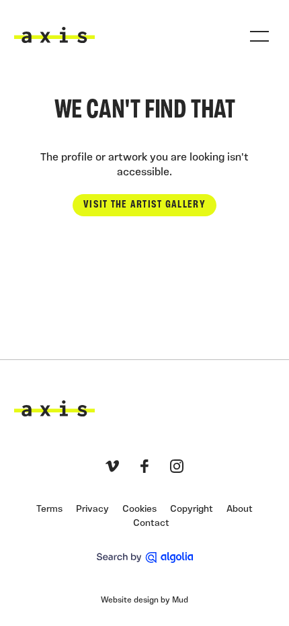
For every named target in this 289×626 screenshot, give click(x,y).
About (239, 509)
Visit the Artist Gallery (144, 204)
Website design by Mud (144, 600)
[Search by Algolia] (145, 557)
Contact (151, 524)
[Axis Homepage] (54, 35)
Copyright (191, 509)
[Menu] (259, 36)
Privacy (92, 509)
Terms (49, 509)
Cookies (139, 509)
